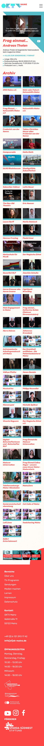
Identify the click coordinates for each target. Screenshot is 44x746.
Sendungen (10, 584)
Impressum (10, 597)
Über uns (9, 576)
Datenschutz (10, 601)
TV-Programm (11, 580)
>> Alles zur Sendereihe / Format (18, 56)
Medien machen (12, 588)
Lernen (8, 593)
